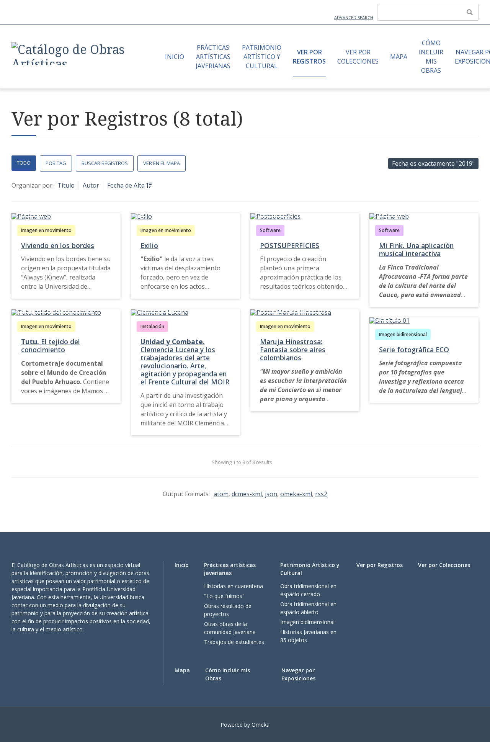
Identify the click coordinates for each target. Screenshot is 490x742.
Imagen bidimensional (403, 334)
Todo (24, 162)
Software (270, 230)
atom (221, 494)
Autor (91, 185)
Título (66, 185)
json (271, 494)
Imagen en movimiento (46, 230)
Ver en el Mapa (161, 163)
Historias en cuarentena (233, 586)
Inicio (174, 56)
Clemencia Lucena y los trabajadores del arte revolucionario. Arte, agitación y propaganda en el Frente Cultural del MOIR (184, 362)
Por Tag (56, 163)
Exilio (149, 245)
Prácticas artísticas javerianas (213, 56)
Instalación (152, 326)
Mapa (398, 56)
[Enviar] (470, 12)
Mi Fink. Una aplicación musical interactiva (416, 249)
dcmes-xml (247, 494)
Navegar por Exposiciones (298, 674)
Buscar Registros (105, 163)
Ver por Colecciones (358, 56)
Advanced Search (353, 17)
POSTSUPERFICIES (289, 245)
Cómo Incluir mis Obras (431, 57)
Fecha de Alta (126, 185)
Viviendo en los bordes (57, 245)
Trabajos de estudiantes (234, 642)
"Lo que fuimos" (224, 596)
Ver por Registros (309, 56)
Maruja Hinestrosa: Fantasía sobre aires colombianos (292, 349)
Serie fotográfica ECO (414, 349)
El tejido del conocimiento (50, 345)
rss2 (321, 494)
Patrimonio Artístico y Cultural (261, 56)
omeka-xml (296, 494)
